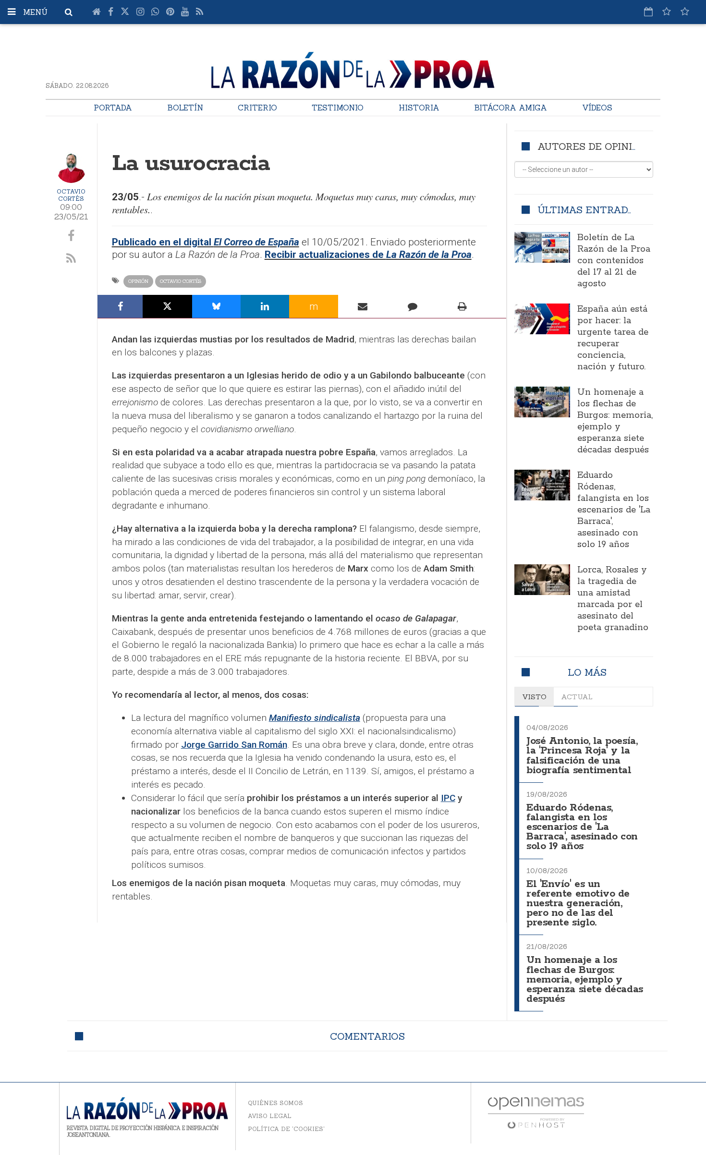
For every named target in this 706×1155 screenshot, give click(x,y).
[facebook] (71, 236)
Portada (113, 107)
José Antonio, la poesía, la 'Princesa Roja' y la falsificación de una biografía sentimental (581, 756)
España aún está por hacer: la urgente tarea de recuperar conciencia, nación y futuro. (612, 338)
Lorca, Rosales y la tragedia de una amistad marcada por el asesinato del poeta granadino (612, 598)
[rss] (71, 259)
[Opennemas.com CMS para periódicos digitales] (536, 1112)
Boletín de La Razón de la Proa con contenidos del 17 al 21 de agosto (613, 261)
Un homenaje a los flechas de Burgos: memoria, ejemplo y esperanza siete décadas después (615, 421)
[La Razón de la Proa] (353, 68)
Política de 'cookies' (286, 1128)
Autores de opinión (591, 146)
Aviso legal (270, 1115)
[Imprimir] (462, 306)
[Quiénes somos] (685, 11)
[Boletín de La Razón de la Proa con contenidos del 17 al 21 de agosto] (542, 247)
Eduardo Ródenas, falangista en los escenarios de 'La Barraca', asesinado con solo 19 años (613, 510)
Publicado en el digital (205, 242)
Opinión (138, 281)
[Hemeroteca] (648, 11)
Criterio (257, 107)
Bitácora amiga (510, 107)
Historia (419, 107)
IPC (448, 797)
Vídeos (597, 107)
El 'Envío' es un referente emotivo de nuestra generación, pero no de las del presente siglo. (578, 904)
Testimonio (338, 107)
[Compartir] (120, 306)
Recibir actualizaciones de (368, 254)
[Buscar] (68, 12)
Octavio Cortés (71, 195)
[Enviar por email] (363, 306)
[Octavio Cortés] (71, 167)
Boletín (185, 107)
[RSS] (200, 12)
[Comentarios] (413, 306)
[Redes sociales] (666, 11)
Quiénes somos (275, 1102)
